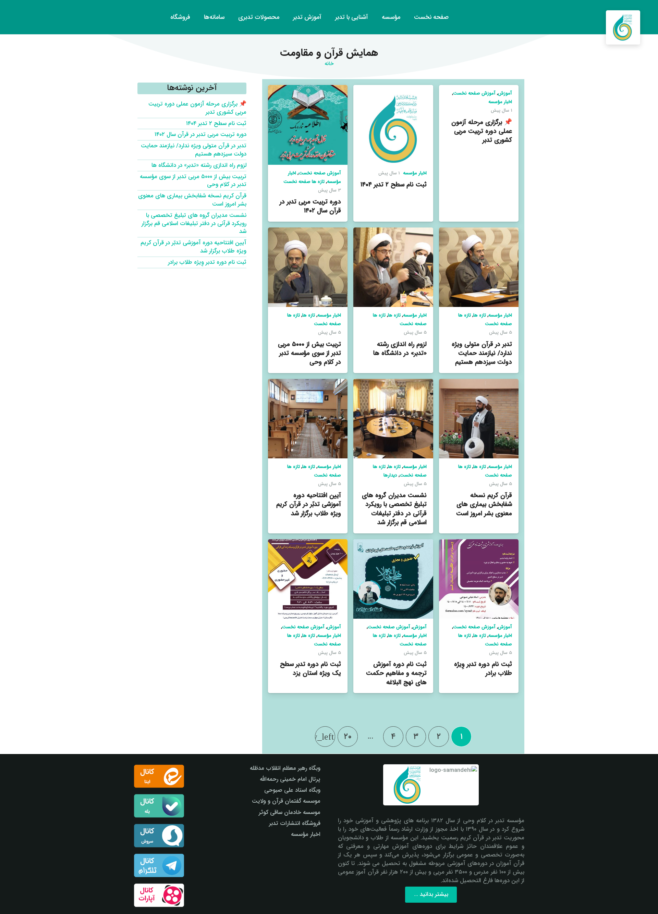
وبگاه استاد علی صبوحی (292, 790)
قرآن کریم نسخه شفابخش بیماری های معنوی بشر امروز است (484, 504)
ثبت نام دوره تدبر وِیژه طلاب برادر (483, 668)
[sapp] (159, 836)
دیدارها (390, 475)
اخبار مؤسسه (500, 102)
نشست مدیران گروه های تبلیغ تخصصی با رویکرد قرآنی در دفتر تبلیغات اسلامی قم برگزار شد (394, 509)
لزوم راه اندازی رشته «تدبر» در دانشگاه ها (400, 348)
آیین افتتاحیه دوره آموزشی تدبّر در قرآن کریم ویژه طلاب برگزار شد (308, 504)
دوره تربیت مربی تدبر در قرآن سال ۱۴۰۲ (310, 206)
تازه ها (479, 315)
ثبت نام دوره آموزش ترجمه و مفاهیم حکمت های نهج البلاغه (396, 673)
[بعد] (325, 736)
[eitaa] (159, 776)
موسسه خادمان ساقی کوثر (289, 812)
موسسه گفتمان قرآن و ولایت (286, 801)
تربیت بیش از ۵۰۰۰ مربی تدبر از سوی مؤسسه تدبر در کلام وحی (309, 353)
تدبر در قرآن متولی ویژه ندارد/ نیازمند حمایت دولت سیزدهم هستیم (482, 353)
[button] (18, 17)
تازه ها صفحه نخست (304, 181)
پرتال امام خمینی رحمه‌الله (290, 779)
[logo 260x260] (623, 27)
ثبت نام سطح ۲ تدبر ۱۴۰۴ (394, 185)
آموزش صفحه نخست (474, 93)
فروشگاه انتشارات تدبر (294, 823)
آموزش (505, 93)
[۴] (159, 895)
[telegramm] (159, 865)
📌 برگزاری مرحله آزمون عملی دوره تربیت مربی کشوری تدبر (481, 131)
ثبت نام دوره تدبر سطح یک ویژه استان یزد (310, 668)
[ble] (159, 806)
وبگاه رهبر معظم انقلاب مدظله (285, 768)
